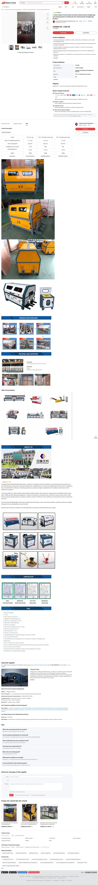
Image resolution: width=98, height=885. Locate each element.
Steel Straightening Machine (59, 853)
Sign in (95, 3)
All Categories (6, 6)
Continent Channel (64, 876)
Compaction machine (5, 840)
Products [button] (23, 2)
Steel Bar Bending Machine (27, 708)
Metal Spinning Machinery (7, 853)
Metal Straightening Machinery (43, 9)
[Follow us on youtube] (92, 872)
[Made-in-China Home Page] (8, 2)
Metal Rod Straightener (45, 853)
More (2, 868)
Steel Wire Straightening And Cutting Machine (28, 862)
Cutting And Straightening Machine (73, 859)
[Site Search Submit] (66, 2)
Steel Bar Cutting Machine (14, 708)
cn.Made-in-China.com (62, 877)
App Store (4, 872)
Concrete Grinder (47, 709)
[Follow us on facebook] (86, 872)
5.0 (81, 125)
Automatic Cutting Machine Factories (39, 859)
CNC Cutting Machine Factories (22, 859)
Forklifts (27, 840)
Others (50, 840)
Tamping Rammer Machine (7, 709)
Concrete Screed (39, 709)
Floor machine (52, 838)
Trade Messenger (22, 872)
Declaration (63, 880)
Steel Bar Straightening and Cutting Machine (43, 708)
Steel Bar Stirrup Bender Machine (60, 708)
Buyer (66, 6)
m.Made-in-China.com (52, 877)
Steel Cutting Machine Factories (56, 859)
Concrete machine (77, 838)
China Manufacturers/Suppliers (38, 876)
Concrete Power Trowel (29, 709)
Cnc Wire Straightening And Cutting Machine (65, 862)
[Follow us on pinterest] (94, 872)
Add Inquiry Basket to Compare (26, 52)
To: (8, 780)
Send (11, 795)
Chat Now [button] (87, 32)
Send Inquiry (63, 32)
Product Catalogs (20, 835)
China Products (28, 876)
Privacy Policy (69, 880)
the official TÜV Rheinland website (40, 665)
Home (2, 9)
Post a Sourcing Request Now (38, 795)
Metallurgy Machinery (33, 853)
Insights (77, 876)
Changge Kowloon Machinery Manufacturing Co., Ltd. (67, 21)
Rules (96, 6)
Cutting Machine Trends (82, 862)
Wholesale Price (57, 876)
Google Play (13, 872)
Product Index (71, 876)
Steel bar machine (29, 838)
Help (73, 6)
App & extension (80, 6)
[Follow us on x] (88, 872)
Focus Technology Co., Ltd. (40, 880)
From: (7, 776)
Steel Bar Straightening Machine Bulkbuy (10, 865)
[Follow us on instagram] (90, 872)
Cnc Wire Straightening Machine (46, 862)
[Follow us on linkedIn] (96, 872)
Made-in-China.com (43, 877)
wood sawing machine (6, 838)
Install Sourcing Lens (34, 872)
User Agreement (56, 880)
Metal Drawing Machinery (21, 853)
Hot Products (22, 876)
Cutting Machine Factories (7, 859)
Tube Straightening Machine (73, 853)
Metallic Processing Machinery (29, 9)
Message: (7, 784)
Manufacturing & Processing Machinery (13, 9)
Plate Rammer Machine (19, 709)
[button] (62, 2)
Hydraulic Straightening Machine (9, 862)
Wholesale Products (49, 876)
